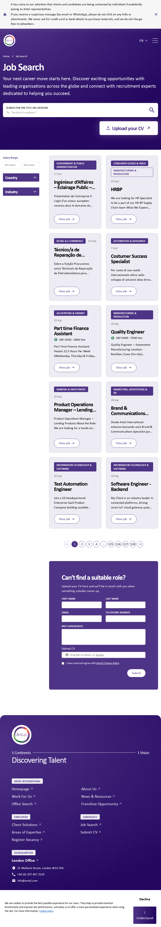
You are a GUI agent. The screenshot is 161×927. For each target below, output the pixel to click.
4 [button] (96, 544)
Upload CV (68, 648)
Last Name (112, 598)
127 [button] (125, 544)
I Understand (144, 915)
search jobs (152, 110)
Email (65, 612)
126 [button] (118, 544)
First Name (69, 598)
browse (100, 655)
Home (6, 56)
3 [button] (89, 544)
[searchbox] (77, 112)
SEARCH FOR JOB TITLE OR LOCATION (27, 107)
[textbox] (82, 605)
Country (11, 177)
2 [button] (82, 544)
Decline (144, 899)
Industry (11, 191)
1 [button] (74, 544)
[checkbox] (63, 663)
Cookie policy (46, 911)
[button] (67, 544)
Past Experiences (72, 626)
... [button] (103, 544)
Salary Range (10, 157)
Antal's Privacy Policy (107, 663)
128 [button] (132, 544)
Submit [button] (136, 673)
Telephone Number (118, 612)
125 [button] (111, 544)
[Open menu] (155, 40)
